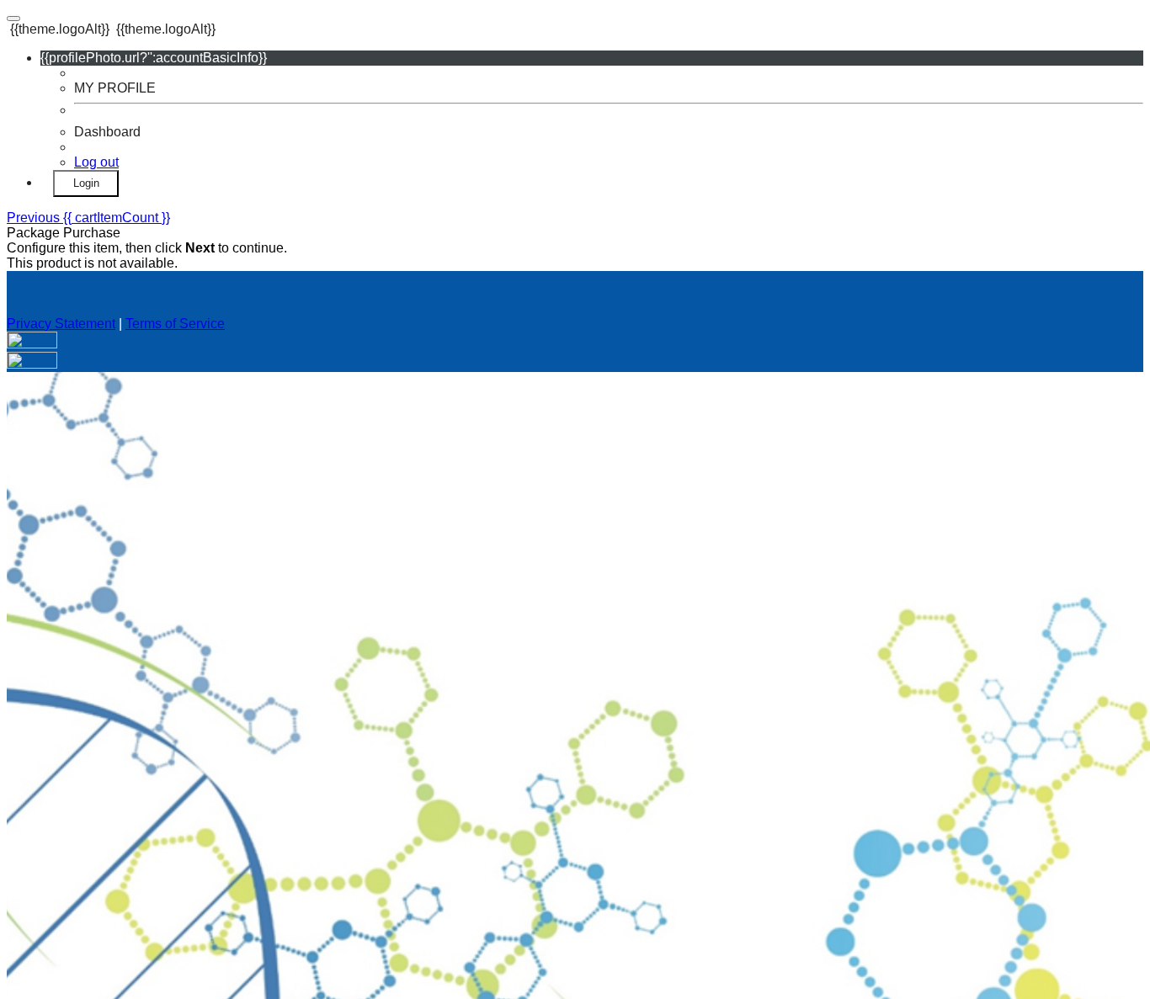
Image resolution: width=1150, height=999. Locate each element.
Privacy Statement (61, 323)
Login (86, 183)
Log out (96, 162)
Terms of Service (175, 323)
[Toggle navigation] (13, 18)
